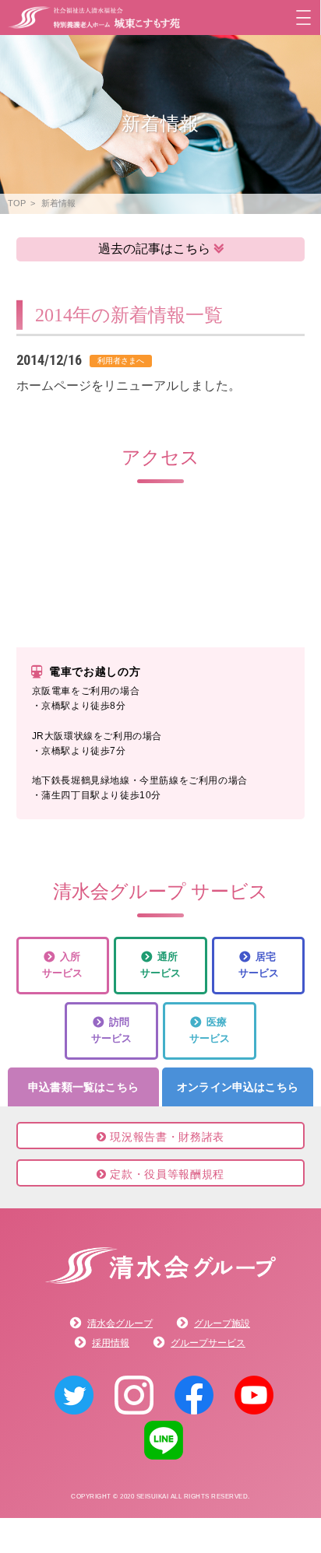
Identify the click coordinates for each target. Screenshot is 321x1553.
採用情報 (110, 1342)
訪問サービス (111, 1030)
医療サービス (209, 1030)
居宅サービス (258, 965)
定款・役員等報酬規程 (165, 1174)
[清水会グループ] (161, 1280)
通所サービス (160, 965)
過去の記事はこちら (154, 248)
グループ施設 (222, 1323)
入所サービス (62, 965)
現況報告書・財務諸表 (165, 1137)
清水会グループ (120, 1323)
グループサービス (208, 1342)
